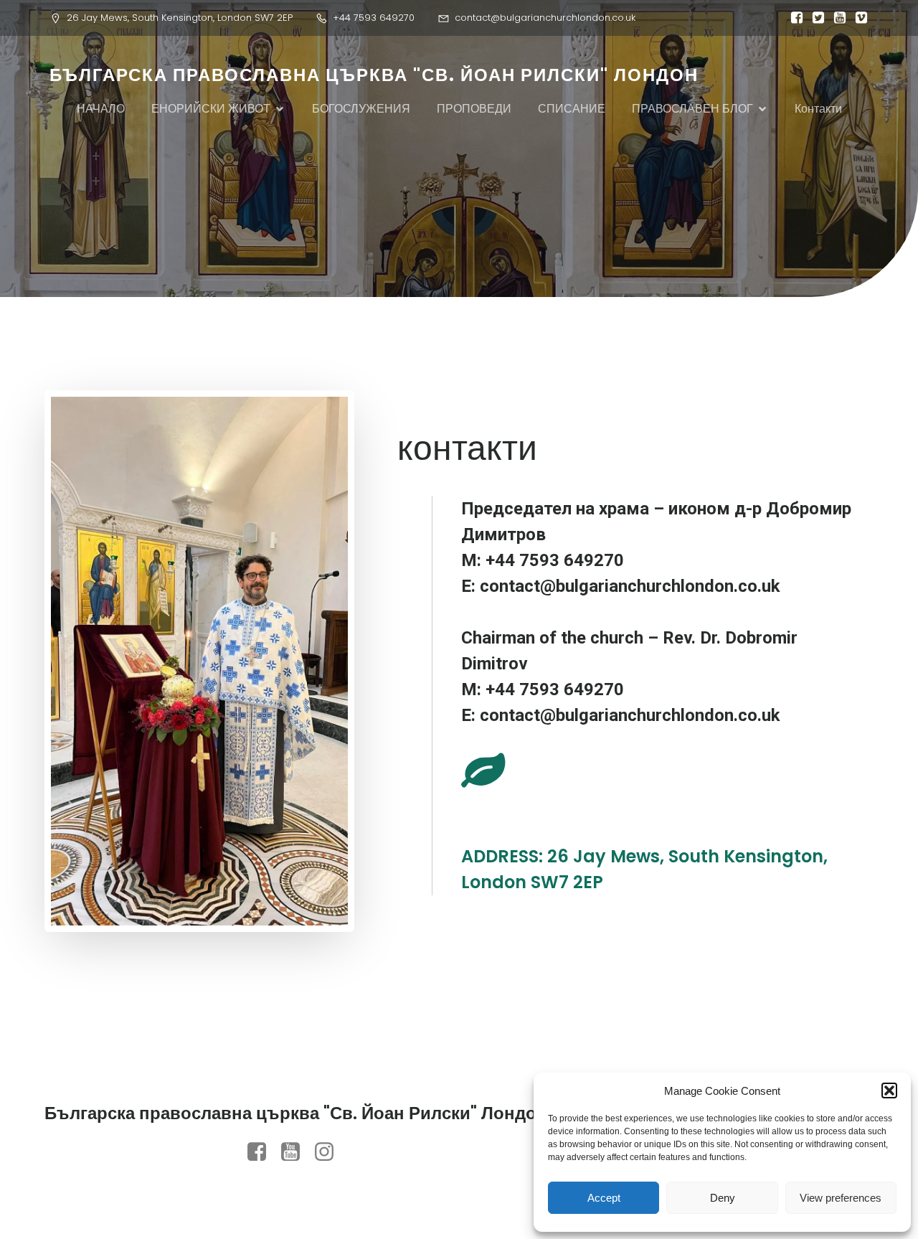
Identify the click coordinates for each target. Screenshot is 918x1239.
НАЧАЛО (101, 108)
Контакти (818, 108)
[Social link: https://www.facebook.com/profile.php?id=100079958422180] (262, 1152)
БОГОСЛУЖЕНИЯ (361, 108)
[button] (889, 1090)
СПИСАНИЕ (571, 108)
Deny (722, 1198)
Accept (603, 1198)
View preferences (840, 1198)
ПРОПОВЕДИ (474, 108)
